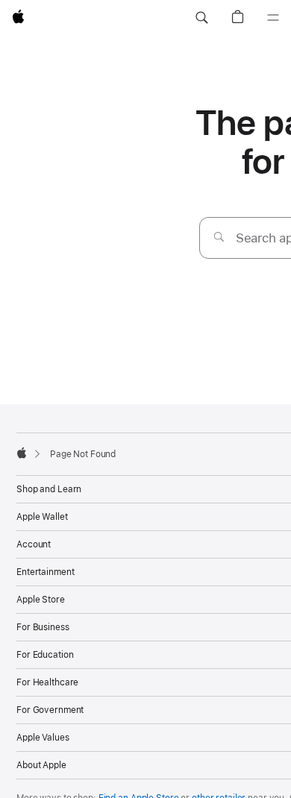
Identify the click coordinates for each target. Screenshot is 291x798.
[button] (201, 18)
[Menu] (273, 18)
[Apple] (21, 452)
